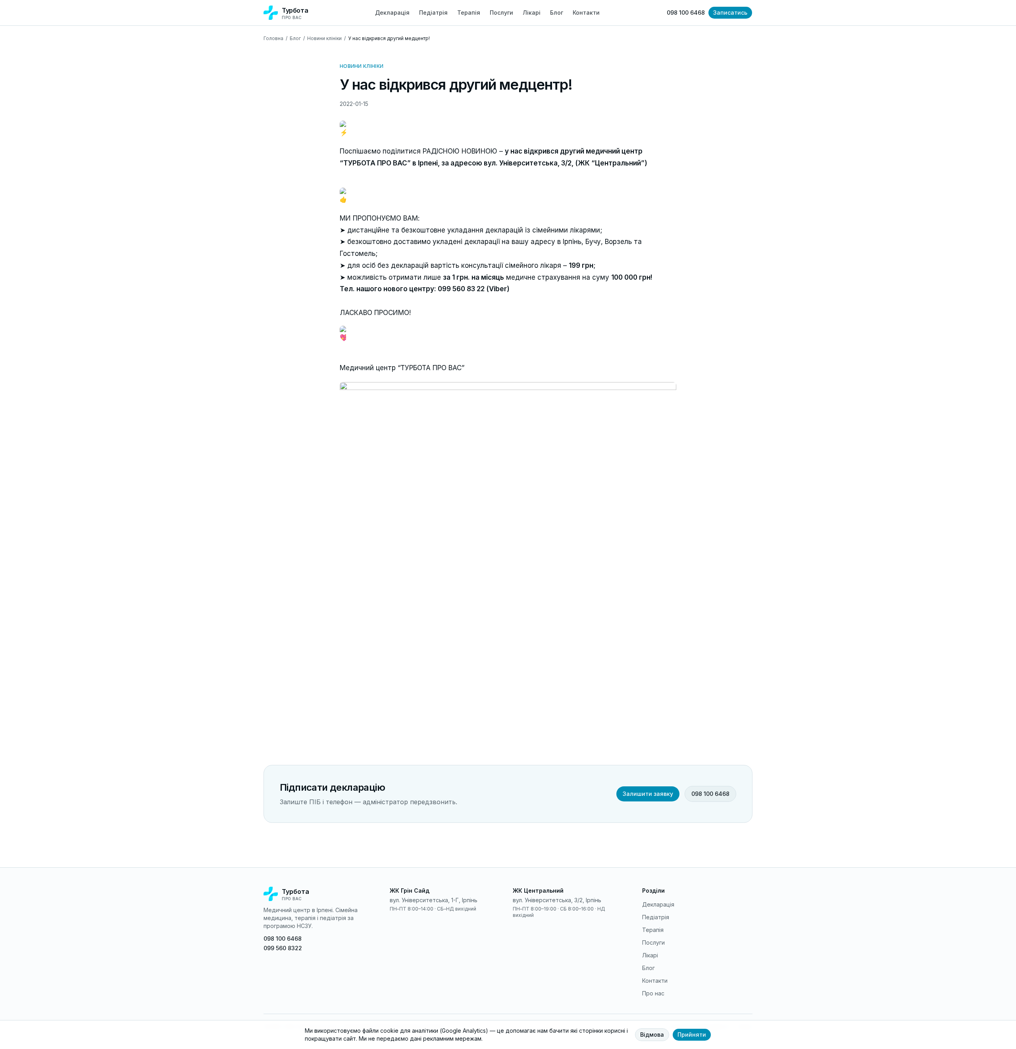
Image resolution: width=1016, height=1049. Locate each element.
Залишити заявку (648, 793)
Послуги (501, 12)
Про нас (653, 993)
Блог (556, 12)
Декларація (392, 12)
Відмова (652, 1034)
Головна (273, 38)
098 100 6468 (686, 12)
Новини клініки (324, 38)
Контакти (586, 12)
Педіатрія (433, 12)
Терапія (468, 12)
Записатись (730, 12)
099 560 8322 (283, 948)
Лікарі (532, 12)
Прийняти (691, 1034)
